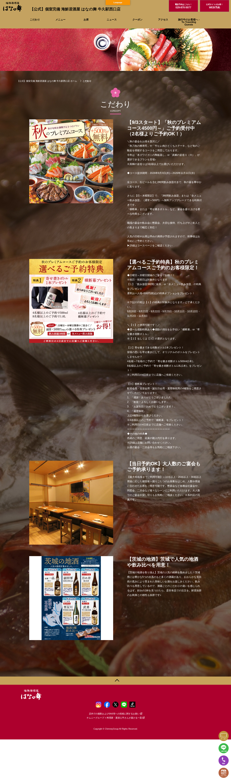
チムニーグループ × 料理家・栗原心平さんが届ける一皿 (114, 717)
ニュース (112, 19)
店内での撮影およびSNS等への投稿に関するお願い (114, 713)
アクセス (163, 19)
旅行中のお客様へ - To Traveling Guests (189, 22)
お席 (86, 19)
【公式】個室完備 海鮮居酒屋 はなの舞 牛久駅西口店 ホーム (47, 81)
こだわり (35, 19)
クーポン (137, 19)
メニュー (60, 19)
